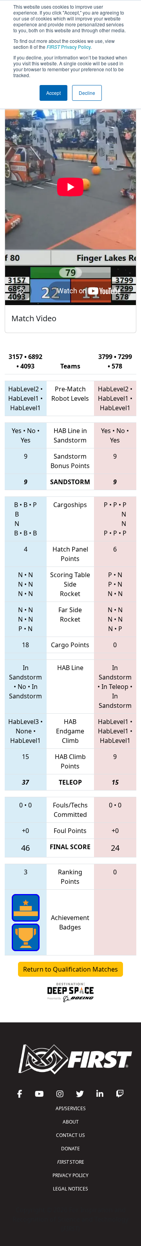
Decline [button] (87, 92)
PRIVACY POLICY (70, 1175)
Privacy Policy (68, 46)
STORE (70, 1162)
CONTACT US (70, 1135)
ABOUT (71, 1121)
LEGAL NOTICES (70, 1188)
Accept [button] (53, 92)
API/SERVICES (71, 1108)
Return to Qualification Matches (70, 969)
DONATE (70, 1148)
